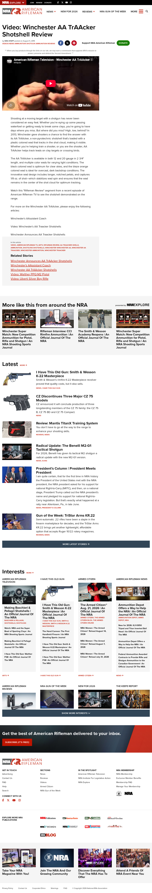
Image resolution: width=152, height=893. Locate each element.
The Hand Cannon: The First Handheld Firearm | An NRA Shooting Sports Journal (55, 634)
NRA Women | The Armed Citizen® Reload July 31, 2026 (94, 655)
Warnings (54, 888)
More (22, 365)
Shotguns (21, 623)
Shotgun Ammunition (36, 43)
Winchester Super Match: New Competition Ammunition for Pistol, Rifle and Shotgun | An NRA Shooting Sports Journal (19, 339)
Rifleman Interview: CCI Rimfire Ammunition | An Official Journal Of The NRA (56, 336)
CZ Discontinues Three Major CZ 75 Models (64, 398)
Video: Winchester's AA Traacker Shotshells (36, 226)
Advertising (7, 774)
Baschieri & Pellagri (14, 620)
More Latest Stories (88, 544)
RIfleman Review (51, 245)
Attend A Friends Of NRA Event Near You (130, 872)
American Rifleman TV (27, 245)
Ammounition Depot (127, 617)
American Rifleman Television (14, 580)
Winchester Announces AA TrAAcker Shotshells (41, 261)
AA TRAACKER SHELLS (69, 245)
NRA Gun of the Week (113, 11)
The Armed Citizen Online (91, 621)
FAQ (4, 782)
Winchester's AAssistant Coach (28, 218)
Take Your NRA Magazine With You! (15, 872)
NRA (127, 620)
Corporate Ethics (39, 888)
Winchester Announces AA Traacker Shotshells (38, 234)
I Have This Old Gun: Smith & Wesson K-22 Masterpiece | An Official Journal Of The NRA (56, 611)
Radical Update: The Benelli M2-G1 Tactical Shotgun (63, 447)
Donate (48, 2)
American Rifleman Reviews (14, 687)
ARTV (40, 245)
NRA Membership (124, 774)
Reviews (87, 11)
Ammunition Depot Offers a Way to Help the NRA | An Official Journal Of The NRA (132, 610)
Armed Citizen (86, 579)
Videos (5, 43)
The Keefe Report (127, 686)
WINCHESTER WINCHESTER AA (58, 247)
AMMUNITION (16, 247)
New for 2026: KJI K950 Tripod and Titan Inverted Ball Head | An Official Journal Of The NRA (132, 630)
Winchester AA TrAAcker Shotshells (34, 270)
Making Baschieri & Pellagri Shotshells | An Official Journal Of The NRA (18, 612)
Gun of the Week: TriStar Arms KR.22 (65, 515)
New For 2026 (69, 11)
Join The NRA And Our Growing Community (55, 872)
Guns (44, 460)
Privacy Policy (7, 888)
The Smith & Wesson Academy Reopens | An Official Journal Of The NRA (93, 336)
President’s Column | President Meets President (66, 470)
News (50, 11)
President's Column (51, 507)
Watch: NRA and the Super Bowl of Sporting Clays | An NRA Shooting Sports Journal (18, 631)
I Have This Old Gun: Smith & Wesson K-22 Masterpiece (66, 374)
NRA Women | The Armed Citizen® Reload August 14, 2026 (93, 631)
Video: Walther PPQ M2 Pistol (30, 274)
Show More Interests (92, 713)
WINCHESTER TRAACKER (55, 250)
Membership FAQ (124, 782)
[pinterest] (74, 41)
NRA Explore (84, 782)
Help (4, 786)
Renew (39, 2)
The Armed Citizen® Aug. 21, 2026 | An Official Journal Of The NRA (93, 610)
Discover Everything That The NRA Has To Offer (92, 873)
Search (5, 790)
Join (32, 2)
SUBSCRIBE (17, 742)
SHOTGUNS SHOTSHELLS (33, 247)
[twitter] (67, 41)
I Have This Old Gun (51, 388)
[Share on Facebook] (60, 41)
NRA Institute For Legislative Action (94, 778)
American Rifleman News (131, 579)
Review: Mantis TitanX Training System (67, 423)
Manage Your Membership (128, 786)
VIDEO (13, 245)
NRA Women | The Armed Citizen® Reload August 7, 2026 (92, 644)
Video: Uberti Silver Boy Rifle (29, 278)
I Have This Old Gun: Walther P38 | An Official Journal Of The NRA (18, 657)
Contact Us (7, 778)
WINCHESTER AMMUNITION (32, 250)
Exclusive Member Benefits (128, 778)
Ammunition (20, 43)
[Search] (147, 11)
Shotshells (9, 623)
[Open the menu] (141, 11)
